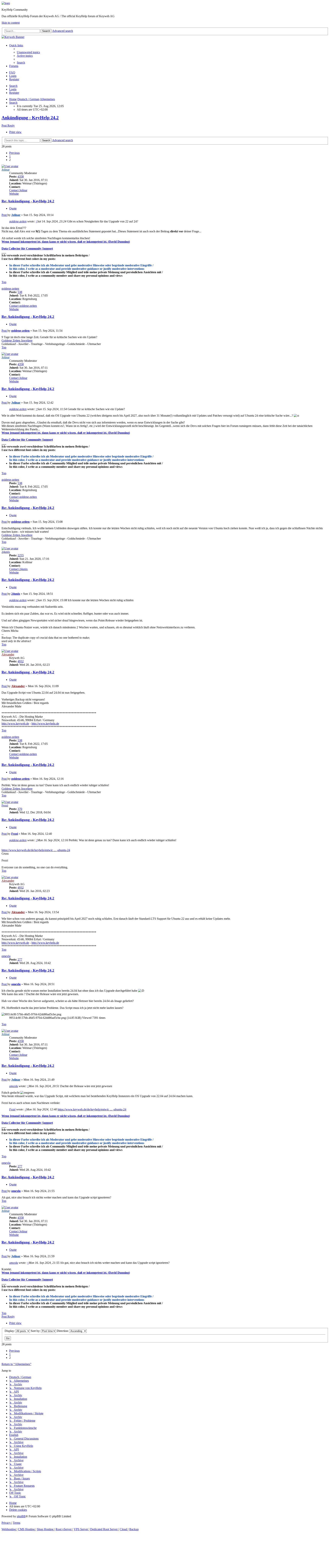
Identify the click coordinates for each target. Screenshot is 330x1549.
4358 (21, 176)
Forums (13, 66)
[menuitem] (28, 52)
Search (13, 85)
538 (20, 292)
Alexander (8, 654)
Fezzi (5, 805)
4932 (21, 661)
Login (12, 89)
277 (20, 959)
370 (20, 808)
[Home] (6, 3)
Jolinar (6, 169)
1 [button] (10, 156)
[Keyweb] (165, 37)
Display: (10, 1330)
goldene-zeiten (18, 221)
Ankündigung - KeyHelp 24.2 (30, 117)
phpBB (21, 1516)
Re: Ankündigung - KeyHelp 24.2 (28, 201)
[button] (14, 152)
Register (14, 92)
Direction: (63, 1330)
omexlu (6, 956)
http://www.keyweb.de (15, 723)
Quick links (16, 45)
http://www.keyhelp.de (45, 723)
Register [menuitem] (14, 79)
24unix (6, 552)
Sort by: (36, 1330)
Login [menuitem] (12, 76)
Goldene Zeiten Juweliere (17, 340)
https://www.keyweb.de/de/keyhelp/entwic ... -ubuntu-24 (36, 850)
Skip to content (11, 22)
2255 (21, 555)
